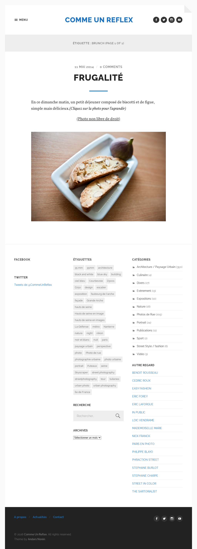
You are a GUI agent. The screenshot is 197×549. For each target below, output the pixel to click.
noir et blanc (82, 339)
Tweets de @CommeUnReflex (33, 284)
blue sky (102, 274)
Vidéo (140, 354)
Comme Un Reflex (99, 20)
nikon (100, 333)
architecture (105, 267)
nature (79, 333)
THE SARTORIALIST (144, 491)
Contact (58, 517)
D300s (110, 280)
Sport (140, 338)
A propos (20, 517)
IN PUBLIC (138, 412)
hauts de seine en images (89, 320)
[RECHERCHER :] (98, 416)
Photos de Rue (146, 314)
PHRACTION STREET (145, 459)
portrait (79, 365)
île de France (82, 392)
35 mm (79, 267)
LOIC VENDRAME (143, 420)
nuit (95, 339)
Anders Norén (36, 539)
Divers (140, 282)
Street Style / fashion (150, 346)
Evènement (144, 290)
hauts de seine (83, 307)
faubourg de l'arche (102, 293)
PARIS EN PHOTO (143, 443)
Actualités (40, 517)
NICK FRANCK (141, 436)
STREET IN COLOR (144, 483)
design (89, 287)
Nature (141, 306)
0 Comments (111, 67)
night (90, 333)
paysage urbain (84, 346)
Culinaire (142, 275)
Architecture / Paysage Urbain (156, 266)
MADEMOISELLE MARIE (147, 428)
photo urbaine (112, 359)
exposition (81, 293)
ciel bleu (80, 280)
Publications (144, 330)
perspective (104, 346)
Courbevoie (96, 280)
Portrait (141, 322)
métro (96, 326)
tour (103, 379)
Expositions (144, 298)
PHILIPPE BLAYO (142, 451)
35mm (90, 267)
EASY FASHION (141, 388)
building (116, 274)
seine (104, 365)
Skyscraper (81, 372)
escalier (101, 287)
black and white (84, 274)
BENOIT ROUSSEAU (145, 372)
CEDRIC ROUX (141, 380)
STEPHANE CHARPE (145, 475)
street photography (103, 372)
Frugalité (98, 78)
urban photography (104, 385)
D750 (78, 287)
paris (105, 339)
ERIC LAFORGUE (142, 404)
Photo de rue (93, 352)
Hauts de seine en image (89, 313)
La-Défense (81, 326)
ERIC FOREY (140, 396)
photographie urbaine (87, 359)
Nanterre (109, 326)
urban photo (82, 385)
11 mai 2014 (84, 67)
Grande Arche (95, 300)
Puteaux (92, 365)
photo (78, 352)
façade (79, 300)
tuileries (114, 379)
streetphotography (86, 379)
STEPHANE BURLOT (145, 467)
